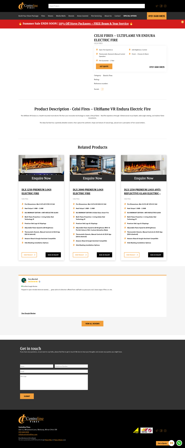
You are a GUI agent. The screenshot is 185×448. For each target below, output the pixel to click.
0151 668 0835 (156, 16)
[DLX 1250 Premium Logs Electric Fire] (41, 174)
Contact (118, 15)
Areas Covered (82, 15)
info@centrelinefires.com (27, 434)
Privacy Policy (48, 440)
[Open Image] (67, 82)
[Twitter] (157, 6)
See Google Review (28, 313)
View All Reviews (92, 323)
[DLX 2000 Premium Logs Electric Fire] (92, 174)
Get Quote (104, 66)
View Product (28, 255)
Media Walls (61, 15)
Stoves (50, 15)
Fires (43, 15)
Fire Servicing (96, 15)
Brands (71, 15)
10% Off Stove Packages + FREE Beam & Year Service (94, 23)
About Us (108, 15)
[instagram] (165, 430)
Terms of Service (58, 440)
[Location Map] (130, 379)
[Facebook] (161, 6)
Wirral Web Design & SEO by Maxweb (27, 438)
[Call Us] (179, 443)
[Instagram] (165, 6)
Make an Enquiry (53, 255)
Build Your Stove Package (28, 15)
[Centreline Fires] (28, 8)
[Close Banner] (182, 22)
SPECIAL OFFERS (130, 15)
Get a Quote (162, 443)
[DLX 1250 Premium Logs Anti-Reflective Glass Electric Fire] (143, 174)
